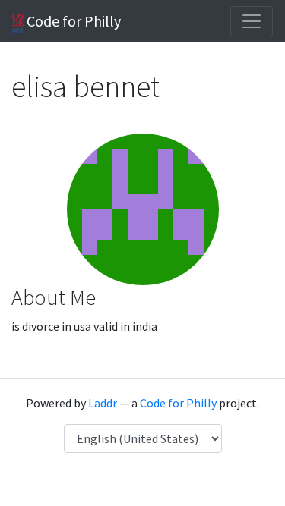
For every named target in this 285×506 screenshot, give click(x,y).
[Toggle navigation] (251, 21)
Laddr (102, 402)
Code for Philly (72, 20)
